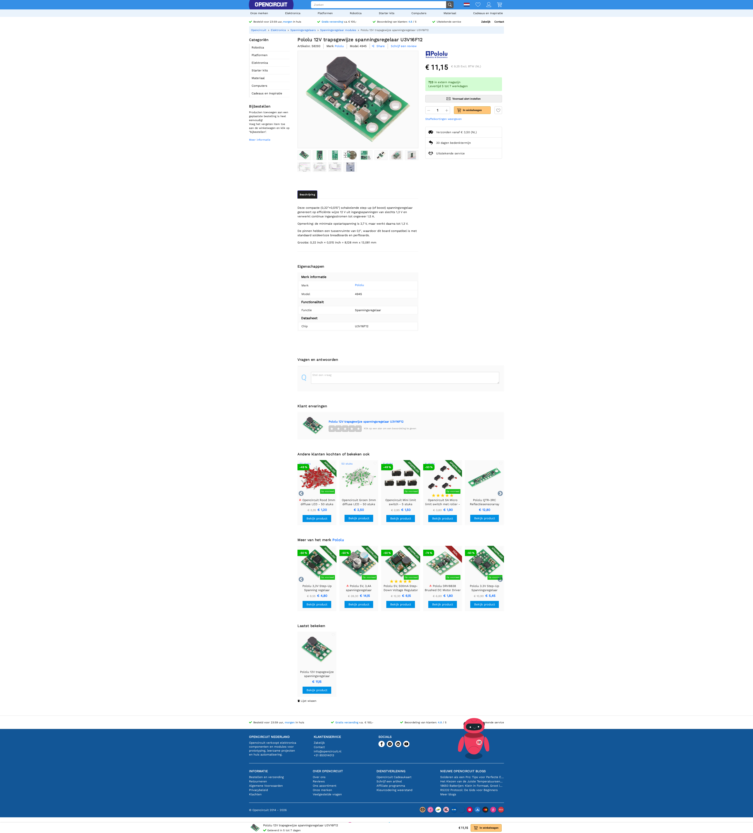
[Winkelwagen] (496, 5)
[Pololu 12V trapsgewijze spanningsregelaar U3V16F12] (304, 155)
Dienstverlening (390, 771)
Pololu (359, 285)
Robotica (356, 13)
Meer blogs (448, 794)
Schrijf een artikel (389, 781)
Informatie (258, 771)
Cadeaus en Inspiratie (488, 13)
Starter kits (386, 13)
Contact (499, 21)
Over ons (319, 777)
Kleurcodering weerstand (394, 790)
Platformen (325, 13)
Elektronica (292, 13)
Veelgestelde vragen (327, 794)
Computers (418, 13)
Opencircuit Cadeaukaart (393, 777)
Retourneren (258, 781)
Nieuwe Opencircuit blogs (463, 771)
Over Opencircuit (328, 771)
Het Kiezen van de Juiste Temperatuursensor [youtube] (472, 781)
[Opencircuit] (271, 4)
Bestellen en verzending (266, 777)
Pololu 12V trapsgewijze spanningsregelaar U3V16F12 (366, 421)
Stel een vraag (321, 374)
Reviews (319, 781)
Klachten (255, 794)
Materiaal (450, 13)
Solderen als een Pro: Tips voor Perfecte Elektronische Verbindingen (472, 777)
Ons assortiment (324, 785)
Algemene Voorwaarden (266, 785)
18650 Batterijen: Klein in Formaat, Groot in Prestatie (472, 785)
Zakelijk (485, 21)
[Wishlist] (475, 5)
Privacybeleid (258, 790)
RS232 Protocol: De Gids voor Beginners (469, 790)
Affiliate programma (390, 785)
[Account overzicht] (485, 5)
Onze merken (259, 13)
